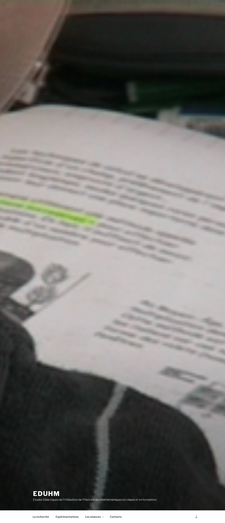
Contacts (116, 516)
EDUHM (46, 494)
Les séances (93, 516)
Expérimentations (67, 516)
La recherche (41, 516)
